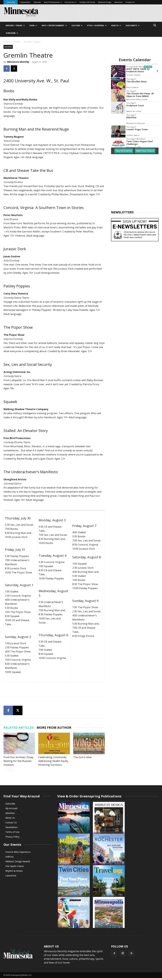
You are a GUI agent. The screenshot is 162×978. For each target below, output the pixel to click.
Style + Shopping (95, 25)
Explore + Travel (14, 25)
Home (6, 41)
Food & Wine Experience (18, 851)
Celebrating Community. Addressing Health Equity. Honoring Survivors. (53, 760)
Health (114, 25)
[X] (14, 68)
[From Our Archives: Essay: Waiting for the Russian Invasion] (19, 743)
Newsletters (11, 827)
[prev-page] (5, 769)
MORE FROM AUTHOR (54, 727)
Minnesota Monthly (18, 61)
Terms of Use (12, 831)
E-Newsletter (25, 2)
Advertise (118, 2)
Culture (76, 25)
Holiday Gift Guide (87, 2)
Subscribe (11, 2)
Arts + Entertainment (53, 25)
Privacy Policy (12, 836)
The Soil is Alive (82, 757)
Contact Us (129, 2)
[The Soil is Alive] (89, 743)
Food (31, 25)
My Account (11, 808)
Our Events (131, 25)
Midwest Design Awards (17, 861)
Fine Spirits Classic (14, 866)
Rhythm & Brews (14, 870)
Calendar (37, 2)
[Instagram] (123, 953)
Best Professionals (51, 2)
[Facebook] (6, 68)
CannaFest (10, 875)
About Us (10, 817)
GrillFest (9, 856)
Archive (17, 41)
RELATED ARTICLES (18, 727)
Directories (69, 2)
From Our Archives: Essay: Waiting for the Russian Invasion (18, 760)
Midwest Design (104, 2)
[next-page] (10, 769)
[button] (155, 25)
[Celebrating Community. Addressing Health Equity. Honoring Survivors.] (54, 743)
